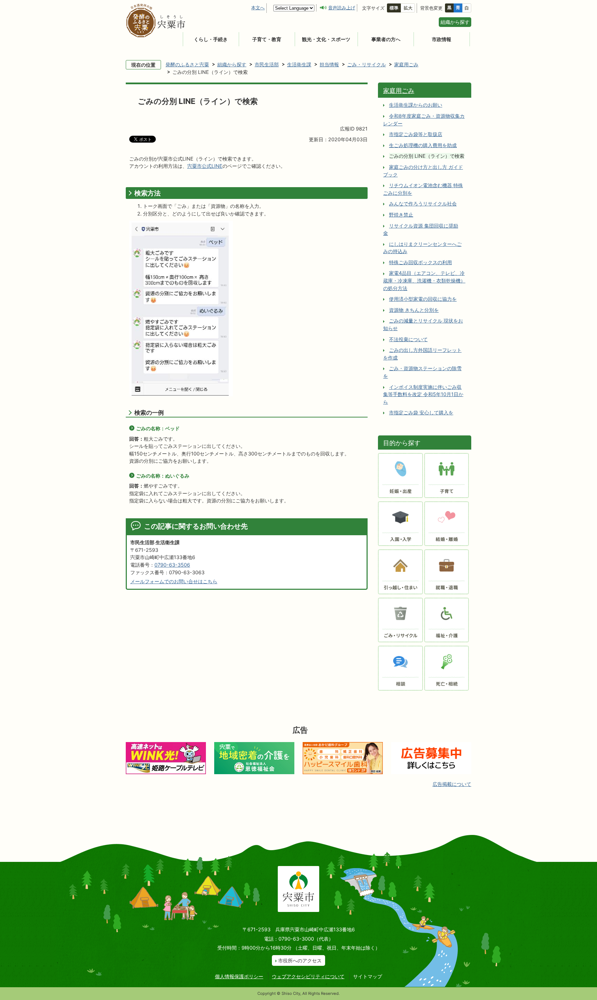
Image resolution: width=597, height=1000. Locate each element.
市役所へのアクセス (300, 960)
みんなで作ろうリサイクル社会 (423, 203)
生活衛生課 (299, 64)
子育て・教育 (266, 39)
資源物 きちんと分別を (414, 310)
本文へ (258, 7)
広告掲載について (452, 784)
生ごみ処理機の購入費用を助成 (423, 145)
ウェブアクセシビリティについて (308, 976)
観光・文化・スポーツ (326, 39)
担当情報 (329, 64)
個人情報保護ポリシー (239, 976)
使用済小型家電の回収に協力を (423, 299)
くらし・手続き (211, 39)
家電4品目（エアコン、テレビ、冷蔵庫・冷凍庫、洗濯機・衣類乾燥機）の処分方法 (424, 280)
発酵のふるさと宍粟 (187, 64)
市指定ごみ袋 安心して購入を (421, 412)
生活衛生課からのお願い (415, 105)
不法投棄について (408, 339)
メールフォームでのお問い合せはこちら (173, 581)
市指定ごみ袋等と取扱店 (415, 134)
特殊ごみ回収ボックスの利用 (420, 262)
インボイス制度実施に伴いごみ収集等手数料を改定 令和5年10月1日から (423, 394)
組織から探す (455, 22)
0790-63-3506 (172, 565)
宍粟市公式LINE (204, 166)
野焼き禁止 (401, 215)
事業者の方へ (385, 39)
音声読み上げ (341, 7)
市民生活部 (267, 64)
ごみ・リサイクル (366, 64)
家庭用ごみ (406, 64)
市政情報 (441, 39)
